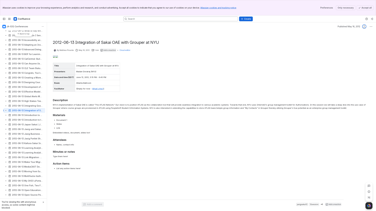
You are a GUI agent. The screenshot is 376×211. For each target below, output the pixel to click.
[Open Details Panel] (369, 191)
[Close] (43, 202)
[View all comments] (369, 185)
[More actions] (43, 26)
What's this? (98, 88)
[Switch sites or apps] (9, 19)
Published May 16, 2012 (349, 26)
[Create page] (369, 197)
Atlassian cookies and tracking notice (218, 7)
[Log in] (372, 19)
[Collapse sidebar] (4, 19)
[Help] (366, 19)
